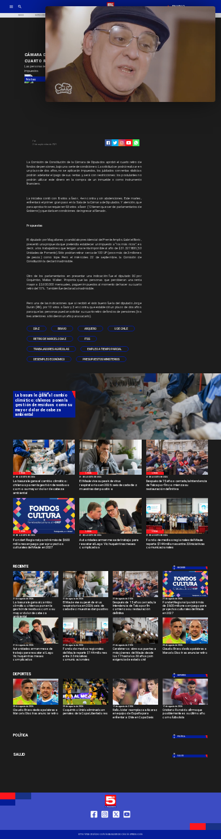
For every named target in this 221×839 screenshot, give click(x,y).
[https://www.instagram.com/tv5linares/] (122, 142)
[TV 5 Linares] (20, 10)
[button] (36, 328)
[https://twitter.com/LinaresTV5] (116, 825)
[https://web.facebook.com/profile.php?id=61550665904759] (94, 825)
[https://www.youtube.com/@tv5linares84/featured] (128, 142)
